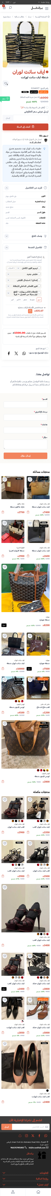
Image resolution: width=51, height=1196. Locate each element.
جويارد (48, 617)
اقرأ (22, 107)
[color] (22, 702)
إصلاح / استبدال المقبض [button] (27, 280)
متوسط (32, 299)
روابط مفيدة (45, 2)
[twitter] (32, 1135)
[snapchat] (20, 1135)
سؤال (44, 437)
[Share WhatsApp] (23, 353)
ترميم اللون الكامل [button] (30, 268)
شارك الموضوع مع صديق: (38, 352)
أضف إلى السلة (24, 127)
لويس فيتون (20, 704)
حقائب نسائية (19, 16)
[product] (38, 487)
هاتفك (44, 424)
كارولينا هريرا (20, 548)
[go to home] (38, 1192)
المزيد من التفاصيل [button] (33, 188)
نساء (29, 16)
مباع (4, 625)
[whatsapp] (45, 1135)
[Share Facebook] (8, 353)
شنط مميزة (7, 16)
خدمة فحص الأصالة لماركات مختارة (30, 307)
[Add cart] (30, 311)
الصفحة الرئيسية (41, 16)
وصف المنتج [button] (37, 236)
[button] (47, 8)
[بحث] (10, 8)
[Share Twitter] (16, 353)
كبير (12, 299)
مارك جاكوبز (20, 504)
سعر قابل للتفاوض (43, 679)
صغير (25, 299)
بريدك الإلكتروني (40, 411)
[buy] (28, 513)
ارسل (7, 1126)
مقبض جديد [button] (32, 274)
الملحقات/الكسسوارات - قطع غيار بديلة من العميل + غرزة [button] (25, 293)
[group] (25, 44)
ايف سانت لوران (45, 504)
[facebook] (39, 1135)
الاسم (44, 399)
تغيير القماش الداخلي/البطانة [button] (25, 286)
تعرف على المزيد (35, 142)
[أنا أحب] (30, 479)
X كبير (18, 299)
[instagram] (26, 1135)
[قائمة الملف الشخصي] (13, 1192)
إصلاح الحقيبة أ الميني (34, 256)
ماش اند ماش (45, 704)
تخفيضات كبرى (44, 478)
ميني (39, 299)
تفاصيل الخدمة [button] (35, 247)
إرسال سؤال (25, 455)
